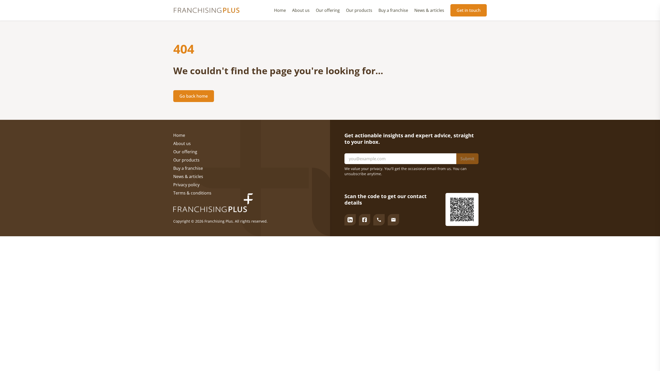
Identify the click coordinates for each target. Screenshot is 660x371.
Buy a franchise (393, 10)
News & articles (429, 10)
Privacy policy (186, 185)
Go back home (193, 96)
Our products (359, 10)
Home (280, 10)
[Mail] (393, 219)
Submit (467, 159)
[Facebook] (364, 219)
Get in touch (469, 10)
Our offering (328, 10)
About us (301, 10)
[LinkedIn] (350, 219)
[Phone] (379, 219)
